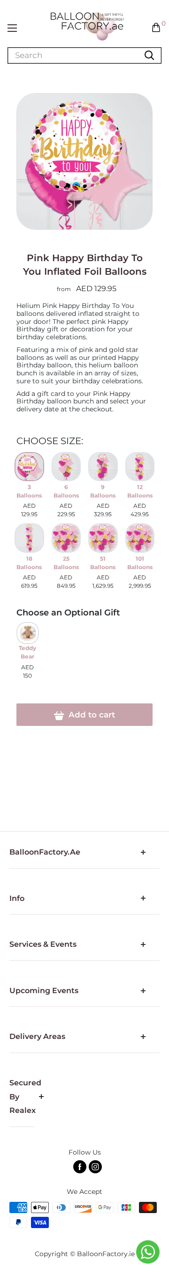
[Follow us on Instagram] (95, 1166)
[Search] (149, 55)
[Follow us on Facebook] (79, 1166)
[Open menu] (12, 28)
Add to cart (90, 714)
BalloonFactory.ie (106, 1254)
